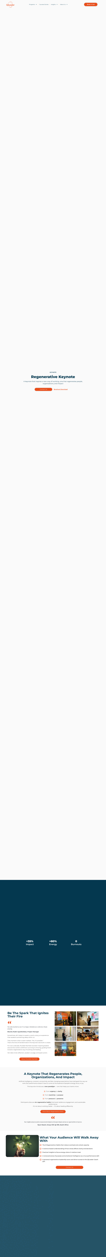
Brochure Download (61, 389)
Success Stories (43, 4)
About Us (63, 4)
